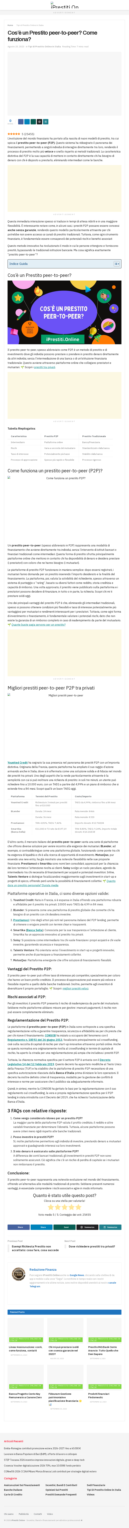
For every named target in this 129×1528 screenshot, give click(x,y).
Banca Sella (34, 930)
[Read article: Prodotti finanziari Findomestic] (105, 1378)
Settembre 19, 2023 (18, 1402)
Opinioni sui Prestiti (57, 1489)
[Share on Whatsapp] (33, 121)
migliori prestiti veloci (75, 988)
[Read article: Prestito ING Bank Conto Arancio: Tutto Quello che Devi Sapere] (105, 1331)
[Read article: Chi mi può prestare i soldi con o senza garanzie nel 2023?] (65, 1331)
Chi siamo (9, 1514)
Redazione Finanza (43, 1270)
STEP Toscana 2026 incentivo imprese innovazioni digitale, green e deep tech (44, 1459)
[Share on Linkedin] (27, 121)
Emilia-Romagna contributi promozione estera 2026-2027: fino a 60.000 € (42, 1448)
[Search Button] (123, 5)
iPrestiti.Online (18, 1520)
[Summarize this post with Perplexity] (45, 121)
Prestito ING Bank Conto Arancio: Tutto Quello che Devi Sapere (103, 1350)
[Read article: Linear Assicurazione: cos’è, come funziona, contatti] (26, 1331)
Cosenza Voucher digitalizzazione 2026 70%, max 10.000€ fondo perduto (42, 1465)
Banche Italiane (13, 1489)
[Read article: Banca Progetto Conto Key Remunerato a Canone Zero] (26, 1378)
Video (50, 1514)
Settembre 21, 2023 (18, 1355)
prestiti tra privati (44, 367)
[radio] (51, 1207)
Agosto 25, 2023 (16, 46)
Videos (90, 1494)
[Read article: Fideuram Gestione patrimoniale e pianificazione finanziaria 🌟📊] (65, 1378)
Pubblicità (24, 1514)
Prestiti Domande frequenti (61, 1494)
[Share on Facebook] (21, 121)
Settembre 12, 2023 (98, 1402)
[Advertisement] (64, 188)
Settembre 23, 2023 (58, 1409)
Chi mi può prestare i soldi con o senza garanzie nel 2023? (64, 1350)
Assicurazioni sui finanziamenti (22, 1485)
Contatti (38, 1514)
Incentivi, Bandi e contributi (61, 1485)
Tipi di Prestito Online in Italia (30, 25)
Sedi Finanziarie (96, 1485)
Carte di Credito (13, 1494)
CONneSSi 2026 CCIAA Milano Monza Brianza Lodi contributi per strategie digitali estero (50, 1471)
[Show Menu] (5, 5)
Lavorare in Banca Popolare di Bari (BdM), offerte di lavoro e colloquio (40, 1454)
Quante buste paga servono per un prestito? (39, 624)
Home (10, 25)
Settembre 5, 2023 (97, 1358)
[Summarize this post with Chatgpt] (39, 121)
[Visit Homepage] (64, 5)
